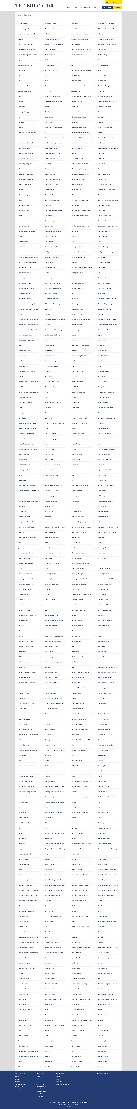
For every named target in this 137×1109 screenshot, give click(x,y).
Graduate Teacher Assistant (107, 418)
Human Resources (51, 501)
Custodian (74, 231)
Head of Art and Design (26, 433)
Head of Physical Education (107, 449)
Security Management (78, 901)
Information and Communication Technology (109, 522)
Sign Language (23, 921)
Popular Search (40, 1096)
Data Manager (103, 236)
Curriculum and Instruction (80, 226)
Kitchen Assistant (24, 558)
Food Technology (50, 387)
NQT (19, 688)
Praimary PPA (102, 766)
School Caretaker (24, 864)
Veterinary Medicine (78, 1041)
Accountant (75, 23)
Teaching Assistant (24, 999)
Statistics (48, 963)
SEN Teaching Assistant (26, 911)
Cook (20, 215)
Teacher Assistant (51, 984)
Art (72, 65)
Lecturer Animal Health (105, 579)
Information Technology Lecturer (56, 527)
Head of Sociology (104, 454)
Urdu (46, 1036)
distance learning (50, 267)
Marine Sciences (76, 620)
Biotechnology (49, 122)
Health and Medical (104, 459)
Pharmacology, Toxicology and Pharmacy (29, 735)
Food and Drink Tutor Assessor (28, 382)
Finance (47, 371)
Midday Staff (102, 657)
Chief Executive (50, 174)
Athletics (101, 91)
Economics (101, 293)
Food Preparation (77, 382)
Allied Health (75, 44)
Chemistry (101, 169)
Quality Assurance (77, 823)
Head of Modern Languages (27, 449)
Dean (99, 241)
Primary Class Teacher (25, 781)
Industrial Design (50, 522)
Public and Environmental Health (82, 812)
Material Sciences (77, 626)
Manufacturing (23, 620)
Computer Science (24, 210)
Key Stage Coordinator (25, 553)
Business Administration (26, 143)
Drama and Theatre (25, 273)
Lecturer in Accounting (25, 584)
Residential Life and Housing (107, 849)
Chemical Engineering (78, 169)
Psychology (22, 812)
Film (72, 366)
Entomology (75, 330)
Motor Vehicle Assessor (105, 677)
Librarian (48, 594)
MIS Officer (21, 667)
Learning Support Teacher (80, 579)
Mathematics (49, 631)
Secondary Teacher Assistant (107, 895)
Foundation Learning (78, 392)
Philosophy (101, 735)
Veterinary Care (50, 1041)
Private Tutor (102, 792)
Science (20, 869)
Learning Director (50, 574)
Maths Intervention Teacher (54, 636)
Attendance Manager (105, 96)
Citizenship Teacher (51, 184)
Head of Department (78, 433)
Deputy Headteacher (52, 247)
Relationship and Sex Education (55, 843)
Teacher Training (24, 994)
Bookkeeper (75, 122)
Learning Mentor (103, 574)
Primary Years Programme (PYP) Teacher (56, 792)
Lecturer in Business (51, 584)
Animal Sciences (50, 55)
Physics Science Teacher (106, 745)
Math (20, 631)
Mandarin (101, 615)
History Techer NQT (51, 475)
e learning (48, 278)
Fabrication (22, 361)
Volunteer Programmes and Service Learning (29, 1051)
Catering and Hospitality (79, 164)
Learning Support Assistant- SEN (55, 579)
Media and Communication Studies (56, 641)
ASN (46, 81)
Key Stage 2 (102, 548)
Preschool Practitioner (25, 776)
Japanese (21, 548)
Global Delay (22, 418)
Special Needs (75, 942)
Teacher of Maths (24, 989)
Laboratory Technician (52, 563)
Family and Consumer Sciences (108, 361)
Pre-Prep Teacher (24, 771)
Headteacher (75, 459)
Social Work (102, 932)
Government (49, 418)
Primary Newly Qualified (26, 786)
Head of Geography (51, 439)
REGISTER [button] (107, 7)
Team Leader (22, 1004)
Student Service (50, 968)
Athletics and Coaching (52, 96)
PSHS (99, 807)
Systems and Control (78, 978)
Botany (100, 122)
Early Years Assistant (25, 283)
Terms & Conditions (20, 1084)
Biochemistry (49, 117)
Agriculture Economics (25, 44)
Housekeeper (22, 496)
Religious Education (104, 843)
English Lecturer (76, 324)
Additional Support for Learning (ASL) (109, 29)
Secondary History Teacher (80, 880)
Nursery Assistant (24, 693)
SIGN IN (117, 7)
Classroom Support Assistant (28, 195)
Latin (99, 563)
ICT (72, 506)
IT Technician (75, 542)
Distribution (102, 267)
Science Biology (50, 869)
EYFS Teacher (102, 350)
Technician (48, 1004)
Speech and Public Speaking (54, 952)
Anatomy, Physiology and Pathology (82, 49)
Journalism (48, 548)
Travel (100, 1025)
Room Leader (75, 854)
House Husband (76, 491)
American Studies (50, 49)
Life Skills (21, 600)
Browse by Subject (41, 1089)
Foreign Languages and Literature (29, 392)
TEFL (46, 1010)
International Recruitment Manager (29, 537)
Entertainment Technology (54, 330)
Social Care (101, 927)
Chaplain (21, 169)
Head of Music (49, 449)
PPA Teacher (75, 766)
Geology (21, 413)
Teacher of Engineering (79, 984)
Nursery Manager (50, 693)
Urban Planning (103, 1030)
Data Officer (49, 241)
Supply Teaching (76, 973)
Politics (100, 760)
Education (74, 299)
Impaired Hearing (103, 511)
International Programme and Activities (109, 532)
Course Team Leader (104, 215)
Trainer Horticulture (25, 1025)
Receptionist (22, 838)
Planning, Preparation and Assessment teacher (56, 750)
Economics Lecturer (24, 299)
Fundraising (75, 402)
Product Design (50, 797)
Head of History (76, 439)
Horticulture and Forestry (26, 485)
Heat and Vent (50, 470)
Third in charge (103, 1015)
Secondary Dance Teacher (79, 875)
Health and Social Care (52, 465)
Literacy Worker (103, 600)
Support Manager (24, 978)
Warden (47, 1051)
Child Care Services (77, 179)
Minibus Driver (76, 662)
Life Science (102, 594)
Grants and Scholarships (79, 423)
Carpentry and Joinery (25, 164)
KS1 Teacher (49, 558)
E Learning (21, 278)
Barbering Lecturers (104, 107)
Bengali (100, 112)
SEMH (100, 901)
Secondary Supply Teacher (80, 895)
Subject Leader (103, 968)
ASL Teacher (102, 75)
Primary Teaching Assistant (27, 792)
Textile (47, 1015)
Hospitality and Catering (106, 485)
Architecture (102, 60)
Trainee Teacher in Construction (82, 1020)
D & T (20, 236)
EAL (72, 278)
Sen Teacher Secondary (105, 906)
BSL (46, 132)
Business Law (102, 143)
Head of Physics (23, 454)
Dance (73, 236)
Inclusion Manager (77, 517)
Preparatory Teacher (78, 771)
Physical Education (104, 740)
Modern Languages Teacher (80, 672)
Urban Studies (23, 1036)
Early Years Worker (24, 293)
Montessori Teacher (51, 677)
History (20, 475)
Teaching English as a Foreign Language (82, 999)
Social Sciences (50, 932)
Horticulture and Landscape (54, 485)
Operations (22, 709)
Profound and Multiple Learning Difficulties (109, 797)
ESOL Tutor (101, 340)
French (47, 397)
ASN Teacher (102, 81)
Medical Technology (104, 641)
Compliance (75, 205)
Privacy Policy (19, 1086)
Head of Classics (50, 433)
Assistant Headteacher (78, 86)
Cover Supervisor (76, 221)
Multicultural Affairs (51, 683)
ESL (46, 340)
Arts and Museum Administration (82, 70)
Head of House (103, 439)
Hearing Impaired (24, 470)
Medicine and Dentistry (26, 646)
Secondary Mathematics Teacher (56, 885)
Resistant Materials (24, 854)
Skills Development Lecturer (107, 921)
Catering (48, 164)
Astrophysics (75, 91)
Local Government (77, 605)
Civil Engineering (76, 184)
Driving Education (77, 273)
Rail (19, 828)
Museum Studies (76, 683)
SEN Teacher (75, 906)
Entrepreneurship (103, 330)
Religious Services (24, 849)
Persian (47, 724)
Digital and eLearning (78, 257)
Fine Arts (21, 376)
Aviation (47, 107)
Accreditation (75, 29)
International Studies (52, 537)
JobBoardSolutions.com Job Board (68, 1104)
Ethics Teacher (50, 345)
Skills (73, 921)
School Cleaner (50, 864)
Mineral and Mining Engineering (55, 662)
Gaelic (20, 408)
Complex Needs (50, 205)
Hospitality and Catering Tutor (28, 491)
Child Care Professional (52, 179)
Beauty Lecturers (50, 112)
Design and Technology (105, 252)
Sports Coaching (103, 958)
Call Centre (101, 153)
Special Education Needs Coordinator (29, 942)
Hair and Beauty (103, 428)
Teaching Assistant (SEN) (53, 999)
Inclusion (48, 517)
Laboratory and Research (26, 563)
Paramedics (49, 714)
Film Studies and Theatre (26, 371)
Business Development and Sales (55, 143)
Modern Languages (51, 672)
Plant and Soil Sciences (78, 750)
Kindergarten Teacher (78, 553)
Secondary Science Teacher (54, 890)
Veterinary (21, 1041)
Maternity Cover (103, 626)
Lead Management (77, 568)
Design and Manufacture (79, 252)
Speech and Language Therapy (108, 947)
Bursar (100, 132)
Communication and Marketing (108, 200)
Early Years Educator (78, 283)
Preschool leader (103, 771)
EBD (72, 293)
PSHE (46, 807)
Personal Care (102, 724)
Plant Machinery (103, 750)
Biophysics (21, 122)
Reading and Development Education (56, 833)
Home (17, 1076)
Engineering (22, 314)
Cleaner (73, 195)
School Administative (105, 859)
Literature (21, 605)
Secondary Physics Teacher (80, 885)
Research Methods (77, 849)
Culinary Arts (49, 226)
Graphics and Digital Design (27, 428)
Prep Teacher (49, 771)
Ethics (20, 345)
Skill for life (49, 921)
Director (74, 262)
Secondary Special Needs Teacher (56, 895)
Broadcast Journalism (105, 127)
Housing (74, 496)
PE (46, 719)
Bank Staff (74, 107)
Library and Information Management (82, 594)
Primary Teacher (103, 786)
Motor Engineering (77, 677)
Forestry (47, 392)
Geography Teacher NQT (106, 408)
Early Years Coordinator (53, 283)
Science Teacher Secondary (107, 869)
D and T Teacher (50, 236)
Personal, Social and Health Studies (82, 729)
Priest (73, 776)
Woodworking (102, 1061)
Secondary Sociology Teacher (107, 890)
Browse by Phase (41, 1094)
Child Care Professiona (25, 179)
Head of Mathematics (25, 444)
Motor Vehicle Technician (26, 683)
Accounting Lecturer (25, 29)
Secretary (48, 901)
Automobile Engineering (106, 101)
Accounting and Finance (106, 23)
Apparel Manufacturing (26, 60)
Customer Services (104, 231)
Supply (20, 973)
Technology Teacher (25, 1010)
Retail (47, 854)
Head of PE (75, 449)
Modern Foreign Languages (27, 672)
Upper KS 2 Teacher (77, 1030)
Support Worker (50, 978)
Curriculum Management (26, 231)
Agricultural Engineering (106, 39)
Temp (100, 1010)
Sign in (38, 1079)
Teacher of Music (77, 989)
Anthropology (102, 55)
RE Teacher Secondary (105, 828)
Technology (75, 1004)
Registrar (21, 843)
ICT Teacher (22, 511)
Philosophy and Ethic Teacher (28, 740)
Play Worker (22, 755)
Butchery (74, 153)
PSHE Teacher (75, 807)
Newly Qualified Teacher (106, 683)
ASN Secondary (76, 81)
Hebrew (73, 470)
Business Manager (24, 148)
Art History (22, 70)
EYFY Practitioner (103, 356)
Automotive (22, 107)
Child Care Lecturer (104, 174)
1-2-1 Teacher (22, 23)
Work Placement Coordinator (27, 1067)
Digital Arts (101, 257)
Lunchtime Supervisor (78, 610)
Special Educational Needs (53, 942)
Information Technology (26, 527)
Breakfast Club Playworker (53, 127)
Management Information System (29, 615)
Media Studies (76, 641)
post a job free (113, 2)
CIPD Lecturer (102, 179)
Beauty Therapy (23, 112)
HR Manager (102, 496)
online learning (103, 703)
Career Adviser (23, 158)
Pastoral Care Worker (105, 714)
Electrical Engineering (105, 304)
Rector (73, 838)
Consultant (101, 210)
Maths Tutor (75, 636)
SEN (19, 906)
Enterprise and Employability (107, 324)
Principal (74, 792)
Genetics (48, 408)
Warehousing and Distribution (28, 1056)
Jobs (68, 7)
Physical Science (23, 745)
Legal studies (75, 589)
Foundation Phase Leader (106, 392)
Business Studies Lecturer (26, 153)
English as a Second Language (28, 319)
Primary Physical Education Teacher (56, 786)
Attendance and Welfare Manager (82, 96)
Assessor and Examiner (25, 86)
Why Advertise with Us (62, 1084)
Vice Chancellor (23, 1046)
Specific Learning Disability (53, 947)
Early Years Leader (104, 283)
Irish (19, 542)
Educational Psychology (52, 304)
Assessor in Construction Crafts (55, 86)
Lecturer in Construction (79, 584)
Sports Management (25, 963)
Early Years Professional (53, 288)
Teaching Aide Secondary (106, 994)
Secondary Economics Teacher (108, 875)
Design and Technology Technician (29, 257)
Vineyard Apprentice (104, 1046)
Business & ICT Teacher (79, 138)
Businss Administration (52, 153)
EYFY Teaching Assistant (79, 356)
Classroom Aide (76, 190)
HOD (72, 480)
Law (46, 568)
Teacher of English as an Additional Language (109, 984)
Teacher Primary (103, 989)
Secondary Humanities (25, 885)
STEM (100, 963)
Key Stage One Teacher (52, 553)
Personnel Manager (104, 729)
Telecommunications (78, 1010)
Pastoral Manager (24, 719)
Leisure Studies (23, 594)
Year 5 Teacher (50, 1067)
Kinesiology (101, 553)
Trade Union (49, 1020)
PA (99, 709)
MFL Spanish (49, 651)
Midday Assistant (77, 657)
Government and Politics (79, 418)
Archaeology (75, 60)
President (48, 776)
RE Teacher (75, 828)
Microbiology (49, 657)
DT (99, 273)
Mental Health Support (52, 646)
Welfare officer (76, 1056)
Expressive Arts (50, 350)
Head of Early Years (104, 433)
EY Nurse (74, 350)
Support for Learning (105, 973)
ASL (19, 81)
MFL (72, 646)
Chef (46, 169)
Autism (20, 101)
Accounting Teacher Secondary (55, 29)
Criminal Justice (23, 226)
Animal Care (102, 49)
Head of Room (49, 454)
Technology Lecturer (104, 1004)
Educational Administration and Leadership (109, 299)
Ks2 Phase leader (76, 558)
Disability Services (104, 262)
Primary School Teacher (79, 786)
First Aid (74, 376)
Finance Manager (103, 371)
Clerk (20, 200)
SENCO (73, 911)
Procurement (22, 797)
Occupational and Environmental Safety (56, 703)
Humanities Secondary (105, 501)
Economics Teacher (51, 299)
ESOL (73, 340)
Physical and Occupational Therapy (82, 740)
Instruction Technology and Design (109, 527)
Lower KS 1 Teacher (24, 610)
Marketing (21, 626)
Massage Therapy (51, 626)
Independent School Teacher (27, 522)
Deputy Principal (23, 252)
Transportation (76, 1025)
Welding (47, 1056)
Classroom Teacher (51, 195)
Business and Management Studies (56, 138)
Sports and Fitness (104, 952)
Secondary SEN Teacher (79, 890)
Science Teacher (76, 869)
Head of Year (22, 459)
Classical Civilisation (104, 184)
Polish (20, 760)
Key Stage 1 (75, 548)
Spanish (100, 937)
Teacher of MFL (50, 989)
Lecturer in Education (105, 584)
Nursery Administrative (79, 688)
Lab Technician (103, 558)
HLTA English (102, 475)
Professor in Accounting (79, 797)
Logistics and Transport (106, 605)
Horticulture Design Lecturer (80, 485)
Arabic (47, 60)
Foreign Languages (104, 387)
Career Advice (85, 7)
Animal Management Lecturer (28, 55)
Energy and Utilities (104, 309)
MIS (99, 662)
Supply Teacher (50, 973)
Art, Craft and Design (52, 70)
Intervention (75, 537)
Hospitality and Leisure (52, 491)
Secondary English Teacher (27, 880)
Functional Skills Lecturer (53, 402)
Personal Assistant (77, 724)
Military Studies (23, 662)
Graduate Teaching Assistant (28, 423)
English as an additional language (82, 319)
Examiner (101, 345)
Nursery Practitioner (104, 693)
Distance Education (24, 267)
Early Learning (102, 278)
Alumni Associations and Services (109, 44)
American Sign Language (26, 49)
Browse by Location (41, 1091)
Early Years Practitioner (26, 288)
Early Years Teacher (77, 288)
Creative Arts (102, 221)
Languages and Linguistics (80, 563)
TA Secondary (22, 984)
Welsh (20, 1061)
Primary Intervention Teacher (81, 781)
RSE (99, 854)
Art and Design (103, 65)
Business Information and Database (82, 143)
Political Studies (76, 760)
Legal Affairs (49, 589)
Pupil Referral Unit (24, 823)
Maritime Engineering (105, 620)
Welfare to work (103, 1056)
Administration (50, 34)
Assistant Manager (24, 91)
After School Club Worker (79, 39)
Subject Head (75, 968)
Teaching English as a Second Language (109, 999)
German (47, 413)
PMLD (73, 755)
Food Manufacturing (52, 382)
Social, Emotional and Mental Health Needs (29, 937)
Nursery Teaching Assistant (54, 698)
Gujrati (73, 428)
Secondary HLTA (103, 880)
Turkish (20, 1030)
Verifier (100, 1036)
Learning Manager (77, 574)
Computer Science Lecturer (54, 210)
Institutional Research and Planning (82, 527)
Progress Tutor (23, 802)
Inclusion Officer (103, 517)
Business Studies (76, 148)
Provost (73, 802)
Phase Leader (75, 735)
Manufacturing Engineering (54, 620)
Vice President (49, 1046)
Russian (47, 859)
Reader (20, 833)
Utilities (74, 1036)
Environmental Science (25, 335)
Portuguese (48, 766)
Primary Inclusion (50, 781)
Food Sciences (102, 382)
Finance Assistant (77, 371)
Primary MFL (102, 781)
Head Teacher (49, 459)
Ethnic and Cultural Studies (80, 345)
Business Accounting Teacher (107, 138)
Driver (47, 273)
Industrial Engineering (78, 522)
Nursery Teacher (23, 698)
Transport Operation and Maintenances (56, 1025)
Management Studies (52, 615)
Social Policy (22, 932)
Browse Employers (41, 1086)
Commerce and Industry (53, 200)
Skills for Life (22, 927)
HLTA (73, 475)
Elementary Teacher (78, 309)
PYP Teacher (49, 823)
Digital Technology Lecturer (27, 262)
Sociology (48, 937)
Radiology (101, 823)
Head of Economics (24, 439)
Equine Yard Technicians (26, 340)
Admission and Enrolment (79, 34)
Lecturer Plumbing (24, 589)
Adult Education (103, 34)
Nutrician (101, 698)
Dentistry (21, 247)
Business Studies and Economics (108, 148)
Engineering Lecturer (78, 314)
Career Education (50, 158)
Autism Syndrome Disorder (54, 101)
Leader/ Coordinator (25, 574)
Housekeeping (49, 496)
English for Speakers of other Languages (29, 324)
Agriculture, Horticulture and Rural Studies (56, 44)
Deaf (73, 241)
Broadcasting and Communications (29, 132)
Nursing (74, 698)
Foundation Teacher (25, 397)
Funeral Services (103, 402)
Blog (75, 7)
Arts (99, 70)
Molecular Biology (24, 677)
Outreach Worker (77, 709)
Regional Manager (104, 838)
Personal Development (25, 729)
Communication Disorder (79, 200)
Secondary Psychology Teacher (108, 885)
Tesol (20, 1015)
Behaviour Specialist (78, 112)
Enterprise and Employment (27, 330)
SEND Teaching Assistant (53, 916)
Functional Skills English (26, 402)
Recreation (48, 838)
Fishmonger (102, 376)
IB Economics (49, 506)
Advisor (20, 39)
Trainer (100, 1020)
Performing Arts (103, 719)
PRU (99, 802)
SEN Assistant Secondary (53, 906)
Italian (100, 542)
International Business (78, 532)
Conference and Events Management (82, 210)
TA (99, 978)
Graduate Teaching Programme (55, 423)
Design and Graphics (51, 252)
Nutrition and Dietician (26, 703)
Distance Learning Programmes (81, 267)
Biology (100, 117)
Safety (73, 859)
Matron (100, 636)
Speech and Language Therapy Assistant (29, 952)
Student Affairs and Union (26, 968)
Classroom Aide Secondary (106, 190)
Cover (20, 221)
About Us (96, 7)
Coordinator (49, 215)
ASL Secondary (76, 75)
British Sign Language (78, 127)
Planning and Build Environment (28, 750)
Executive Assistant (24, 350)
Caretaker (101, 158)
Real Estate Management (79, 833)
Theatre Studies (76, 1015)
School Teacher (103, 864)
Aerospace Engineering (52, 39)
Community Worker (24, 205)
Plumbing (48, 755)
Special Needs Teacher (25, 947)
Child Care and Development (80, 174)
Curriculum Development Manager (109, 226)
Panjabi (20, 714)
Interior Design (50, 532)
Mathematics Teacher (78, 631)
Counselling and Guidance (79, 215)
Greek (47, 428)
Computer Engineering (105, 205)
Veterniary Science (104, 1041)
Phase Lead (48, 735)
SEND (99, 911)
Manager (74, 615)
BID (19, 117)
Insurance (21, 532)
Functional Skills (103, 397)
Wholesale (48, 1061)
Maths (20, 636)
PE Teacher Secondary (78, 719)
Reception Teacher (104, 833)
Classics (20, 190)
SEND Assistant (23, 916)
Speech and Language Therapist (82, 947)
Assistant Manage (104, 86)
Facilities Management (52, 361)
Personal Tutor (50, 729)
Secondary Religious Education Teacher (29, 890)
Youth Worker (75, 1067)
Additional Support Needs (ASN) (28, 34)
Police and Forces (103, 755)
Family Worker (23, 366)
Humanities (75, 501)
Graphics (101, 423)
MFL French (101, 646)
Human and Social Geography (28, 501)
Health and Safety (24, 465)
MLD (72, 667)
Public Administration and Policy (55, 812)
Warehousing (102, 1051)
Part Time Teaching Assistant (81, 714)
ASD (19, 75)
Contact (17, 1081)
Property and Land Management (55, 802)
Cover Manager (50, 221)
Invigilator (101, 537)
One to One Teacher (78, 703)
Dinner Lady (49, 262)
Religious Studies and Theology (55, 849)
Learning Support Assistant (27, 579)
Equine (73, 335)
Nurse (47, 688)
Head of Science (76, 454)
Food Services (22, 387)
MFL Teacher (102, 651)
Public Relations (103, 812)
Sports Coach (75, 958)
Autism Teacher (76, 101)
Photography (49, 740)
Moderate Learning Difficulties (108, 667)
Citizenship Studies (24, 184)
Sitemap (17, 1089)
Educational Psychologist (26, 304)
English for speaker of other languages (109, 319)
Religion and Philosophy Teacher (82, 843)
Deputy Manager (103, 247)
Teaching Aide (76, 994)
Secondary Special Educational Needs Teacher (29, 895)
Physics (73, 745)
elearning (74, 304)
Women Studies (76, 1061)
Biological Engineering (78, 117)
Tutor (47, 1030)
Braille (20, 127)
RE (46, 828)
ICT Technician (76, 511)
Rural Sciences (23, 859)
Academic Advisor (50, 23)
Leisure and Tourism (104, 589)
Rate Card (59, 1081)
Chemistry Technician (25, 174)
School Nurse (75, 864)
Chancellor (101, 164)
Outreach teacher (51, 709)
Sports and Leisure (24, 958)
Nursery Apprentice (104, 688)
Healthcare (75, 465)
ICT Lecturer (102, 506)
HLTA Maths (22, 480)
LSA (46, 610)
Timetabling (22, 1020)
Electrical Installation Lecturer (28, 309)
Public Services (23, 818)
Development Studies (52, 257)
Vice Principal (75, 1046)
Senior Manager (103, 916)
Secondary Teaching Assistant (28, 901)
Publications (49, 818)
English (100, 314)
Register (38, 1076)
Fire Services (49, 376)
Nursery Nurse (76, 693)
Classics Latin (49, 190)
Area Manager (49, 65)
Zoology (100, 1067)
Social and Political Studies (80, 927)
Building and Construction (80, 132)
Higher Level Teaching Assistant (108, 470)
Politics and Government (26, 766)
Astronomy (48, 91)
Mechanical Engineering (26, 641)
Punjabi (73, 818)
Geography (75, 408)
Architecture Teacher (25, 65)
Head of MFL (49, 444)
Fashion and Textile (51, 366)
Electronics (48, 309)
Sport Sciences (76, 952)
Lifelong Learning (50, 600)
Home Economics (103, 480)
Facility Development (78, 361)
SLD (46, 927)
